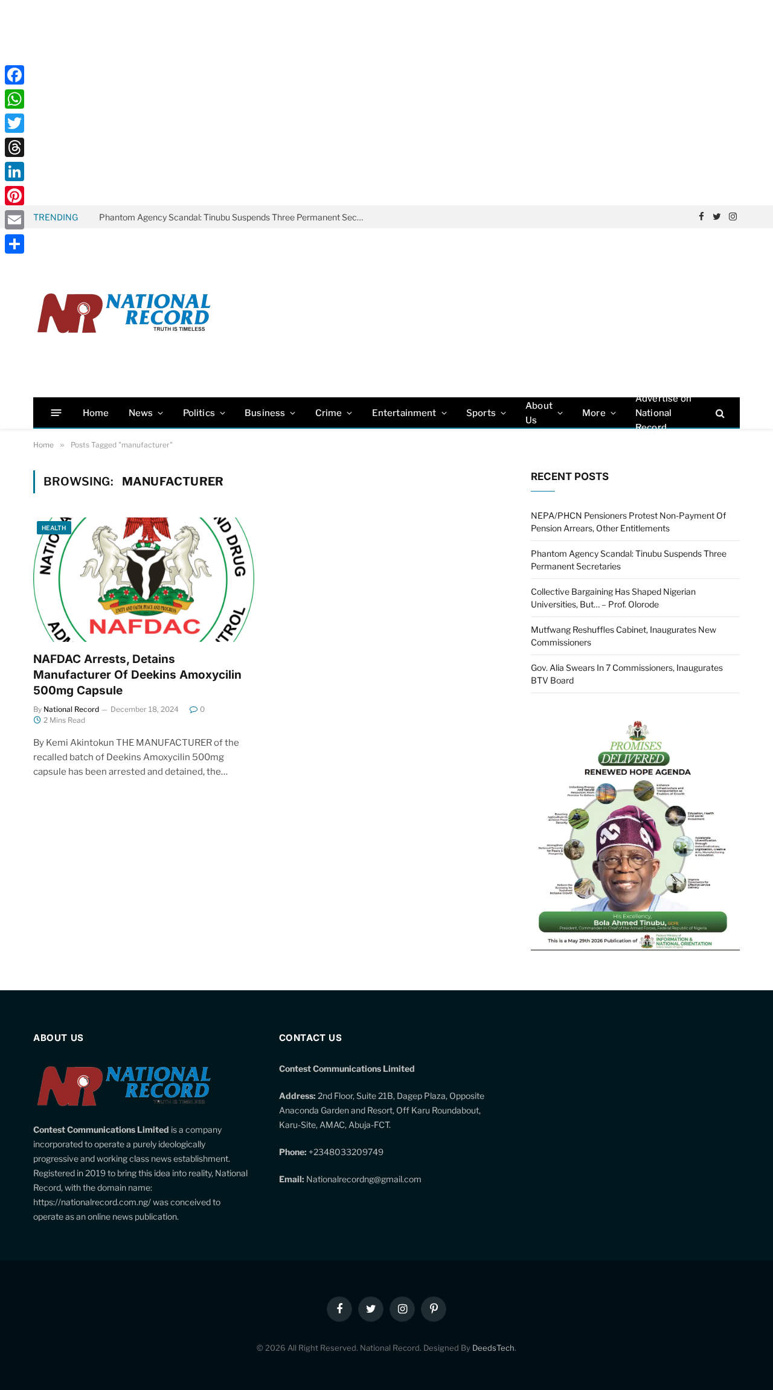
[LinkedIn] (14, 171)
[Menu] (56, 412)
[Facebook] (14, 75)
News (141, 413)
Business (265, 413)
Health (54, 527)
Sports (481, 413)
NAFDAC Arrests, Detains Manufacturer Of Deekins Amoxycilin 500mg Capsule (137, 674)
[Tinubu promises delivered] (635, 947)
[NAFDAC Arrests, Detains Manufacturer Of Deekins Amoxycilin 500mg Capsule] (143, 579)
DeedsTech (493, 1348)
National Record (71, 709)
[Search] (719, 412)
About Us (539, 413)
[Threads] (14, 147)
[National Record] (123, 313)
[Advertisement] (386, 102)
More (594, 413)
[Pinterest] (14, 196)
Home (96, 413)
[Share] (14, 244)
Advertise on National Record (663, 413)
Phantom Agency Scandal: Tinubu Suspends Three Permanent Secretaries (235, 217)
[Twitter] (14, 123)
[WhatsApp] (14, 99)
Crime (328, 413)
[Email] (14, 220)
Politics (199, 413)
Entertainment (404, 413)
